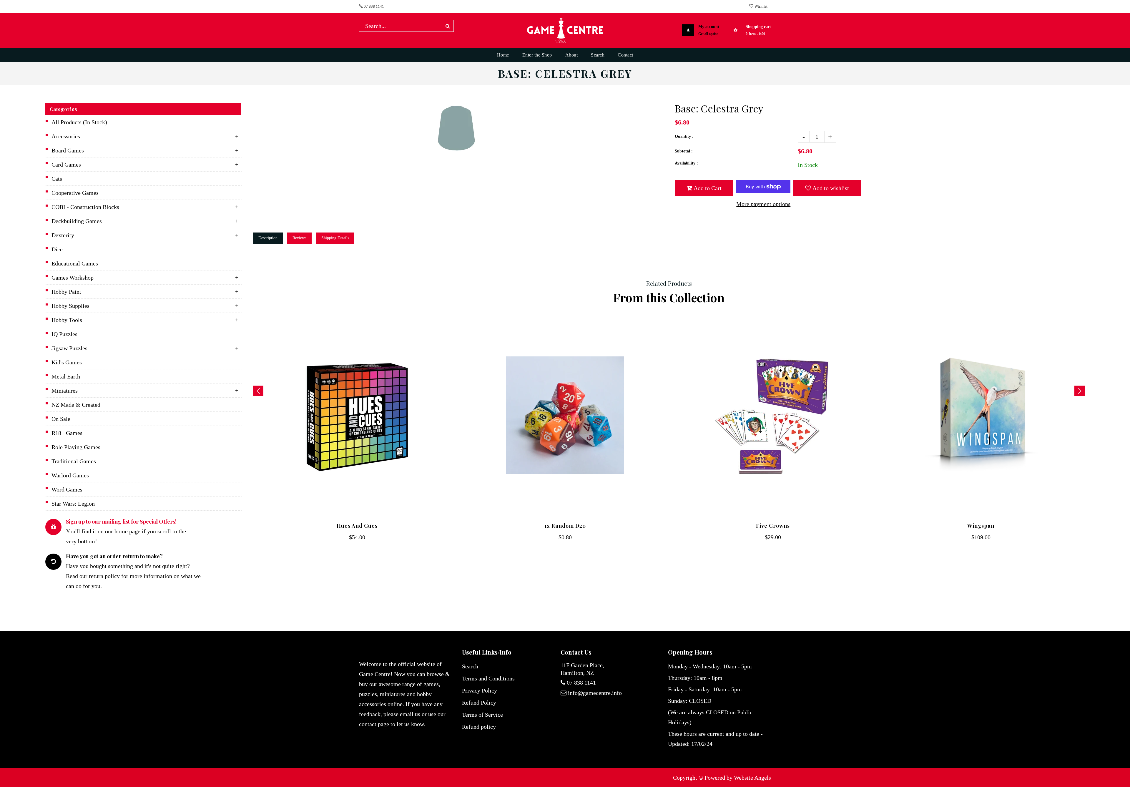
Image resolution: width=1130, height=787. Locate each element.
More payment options (763, 204)
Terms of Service (482, 714)
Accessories (65, 136)
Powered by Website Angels (737, 777)
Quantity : (684, 136)
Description (267, 238)
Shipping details (335, 238)
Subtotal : (684, 151)
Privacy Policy (479, 690)
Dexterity (62, 235)
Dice (57, 249)
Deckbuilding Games (76, 221)
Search (470, 666)
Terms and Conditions (488, 678)
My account (708, 26)
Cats (56, 178)
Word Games (66, 489)
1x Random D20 (565, 525)
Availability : (686, 163)
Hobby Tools (66, 320)
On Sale (60, 419)
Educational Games (74, 263)
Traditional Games (73, 461)
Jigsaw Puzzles (69, 348)
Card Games (66, 164)
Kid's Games (66, 362)
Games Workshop (72, 277)
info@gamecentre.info (595, 693)
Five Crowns (773, 525)
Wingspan (980, 525)
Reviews (299, 238)
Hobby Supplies (70, 306)
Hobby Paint (66, 291)
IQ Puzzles (64, 334)
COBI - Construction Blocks (85, 207)
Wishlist (761, 6)
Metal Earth (65, 376)
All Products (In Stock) (79, 122)
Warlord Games (70, 475)
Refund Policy (479, 702)
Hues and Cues (357, 525)
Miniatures (64, 390)
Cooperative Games (75, 193)
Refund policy (479, 726)
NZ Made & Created (75, 404)
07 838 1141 (373, 6)
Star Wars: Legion (73, 503)
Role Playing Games (75, 447)
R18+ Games (66, 433)
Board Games (67, 150)
